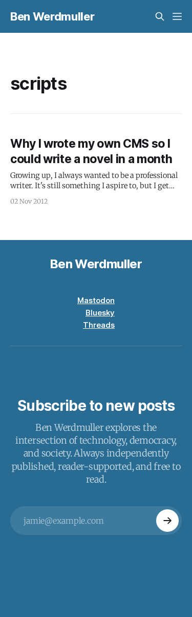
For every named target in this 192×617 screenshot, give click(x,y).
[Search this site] (160, 16)
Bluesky (100, 312)
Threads (99, 325)
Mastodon (96, 300)
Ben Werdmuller (52, 16)
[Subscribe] (167, 520)
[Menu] (177, 16)
